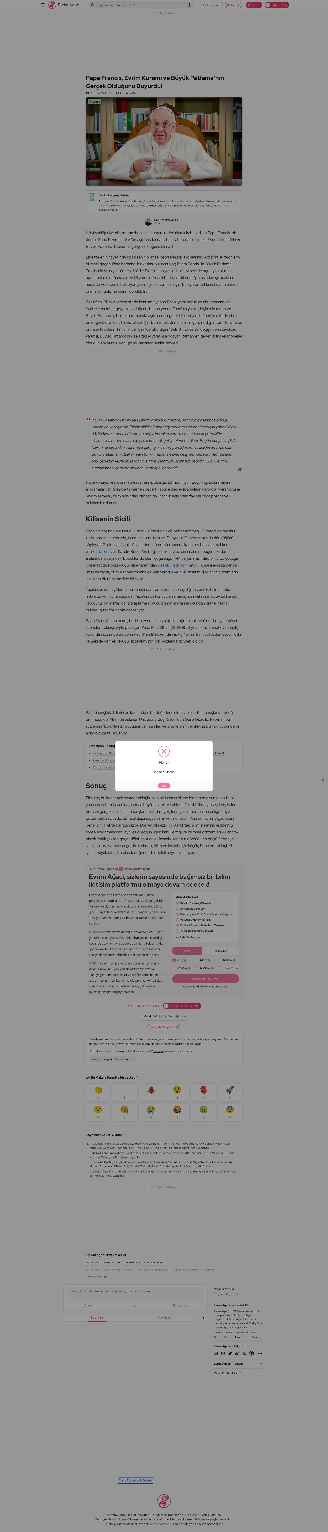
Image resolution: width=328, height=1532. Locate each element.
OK (164, 785)
